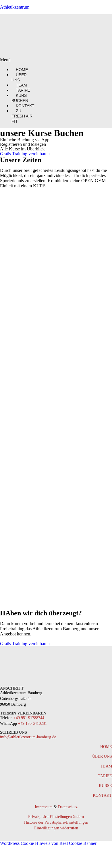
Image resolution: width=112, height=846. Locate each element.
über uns (102, 756)
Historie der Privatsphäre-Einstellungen (56, 822)
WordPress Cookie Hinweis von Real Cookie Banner (48, 843)
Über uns (19, 77)
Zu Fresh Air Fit (21, 116)
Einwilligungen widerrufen (56, 828)
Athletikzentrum (14, 7)
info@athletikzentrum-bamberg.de (28, 737)
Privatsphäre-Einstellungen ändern (56, 816)
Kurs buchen (19, 98)
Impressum (44, 807)
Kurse (105, 786)
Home (106, 747)
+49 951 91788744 (28, 718)
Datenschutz (68, 807)
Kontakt (25, 105)
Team (106, 766)
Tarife (105, 776)
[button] (17, 59)
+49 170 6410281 (32, 723)
